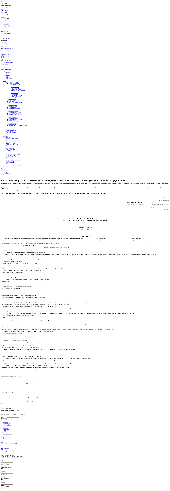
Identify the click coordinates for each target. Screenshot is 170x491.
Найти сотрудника (7, 27)
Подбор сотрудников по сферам (13, 82)
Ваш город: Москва (5, 18)
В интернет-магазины (13, 103)
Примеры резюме (10, 148)
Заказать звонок (4, 31)
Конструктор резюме (10, 151)
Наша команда (9, 78)
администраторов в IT (16, 84)
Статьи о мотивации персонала (13, 157)
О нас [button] (4, 20)
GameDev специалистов (16, 96)
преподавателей (12, 117)
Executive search (12, 124)
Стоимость (5, 22)
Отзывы (7, 75)
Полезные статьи (7, 425)
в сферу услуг (11, 120)
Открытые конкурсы (10, 79)
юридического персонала (14, 113)
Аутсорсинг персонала (11, 133)
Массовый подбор (12, 123)
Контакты (5, 28)
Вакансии (8, 150)
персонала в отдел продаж (14, 108)
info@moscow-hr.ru (5, 48)
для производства (12, 99)
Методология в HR (10, 162)
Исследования (9, 145)
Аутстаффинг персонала (11, 127)
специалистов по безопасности (18, 95)
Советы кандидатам (10, 149)
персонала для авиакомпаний (15, 114)
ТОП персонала (12, 107)
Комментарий (4, 417)
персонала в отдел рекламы (14, 112)
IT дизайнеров (14, 94)
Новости (8, 77)
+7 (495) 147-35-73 (5, 38)
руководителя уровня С (16, 89)
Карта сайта (6, 429)
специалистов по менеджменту (18, 90)
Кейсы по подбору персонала (15, 73)
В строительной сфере (13, 100)
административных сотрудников (15, 109)
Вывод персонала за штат (11, 130)
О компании (8, 72)
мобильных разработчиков (17, 91)
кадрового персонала (13, 111)
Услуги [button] (4, 21)
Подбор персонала (7, 434)
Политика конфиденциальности (8, 455)
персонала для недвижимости (15, 115)
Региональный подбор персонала (16, 121)
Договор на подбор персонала (12, 141)
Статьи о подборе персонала (12, 155)
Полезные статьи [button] (7, 26)
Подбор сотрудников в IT (14, 83)
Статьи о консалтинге (11, 158)
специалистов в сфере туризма (15, 119)
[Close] (2, 460)
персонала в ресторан (13, 118)
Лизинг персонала (10, 135)
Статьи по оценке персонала (12, 161)
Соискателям (6, 424)
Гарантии (8, 142)
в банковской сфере (12, 97)
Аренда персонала (10, 129)
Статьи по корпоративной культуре (14, 164)
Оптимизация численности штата (13, 139)
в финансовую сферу (13, 106)
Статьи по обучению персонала (13, 154)
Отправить (3, 465)
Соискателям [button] (6, 25)
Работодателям (6, 423)
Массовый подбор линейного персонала (17, 125)
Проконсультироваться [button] (8, 62)
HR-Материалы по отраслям (12, 160)
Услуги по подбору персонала (12, 138)
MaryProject (9, 419)
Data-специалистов (15, 88)
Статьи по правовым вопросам (13, 163)
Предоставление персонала (12, 131)
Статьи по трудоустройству (12, 156)
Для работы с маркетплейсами (15, 102)
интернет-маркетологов (16, 85)
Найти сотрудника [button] (7, 33)
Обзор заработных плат (11, 143)
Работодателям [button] (6, 24)
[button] (2, 9)
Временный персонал (11, 132)
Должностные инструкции (12, 144)
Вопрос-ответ (9, 76)
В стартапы (11, 101)
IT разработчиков (15, 87)
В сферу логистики (12, 105)
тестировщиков (14, 93)
